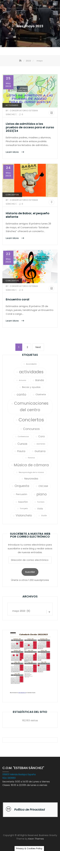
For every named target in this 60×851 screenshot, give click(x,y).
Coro (41, 436)
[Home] (20, 60)
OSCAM (43, 486)
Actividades (12, 105)
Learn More (12, 152)
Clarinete (41, 394)
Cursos (22, 444)
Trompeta (24, 508)
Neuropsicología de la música (31, 472)
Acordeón (31, 364)
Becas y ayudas (31, 387)
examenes (41, 444)
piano (41, 494)
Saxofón (23, 502)
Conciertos (12, 194)
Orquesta (22, 486)
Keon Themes (36, 838)
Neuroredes (31, 478)
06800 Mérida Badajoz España (19, 774)
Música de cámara (31, 465)
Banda (39, 380)
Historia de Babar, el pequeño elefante (27, 215)
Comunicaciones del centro (31, 406)
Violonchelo (24, 515)
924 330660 (9, 778)
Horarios (31, 458)
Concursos (31, 429)
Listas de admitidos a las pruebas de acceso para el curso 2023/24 (30, 127)
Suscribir (30, 572)
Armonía (22, 380)
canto (21, 394)
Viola (40, 508)
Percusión (21, 494)
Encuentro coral (17, 299)
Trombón (40, 502)
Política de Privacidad (29, 810)
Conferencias (23, 436)
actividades (31, 372)
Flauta (21, 451)
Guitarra (40, 451)
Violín (44, 515)
